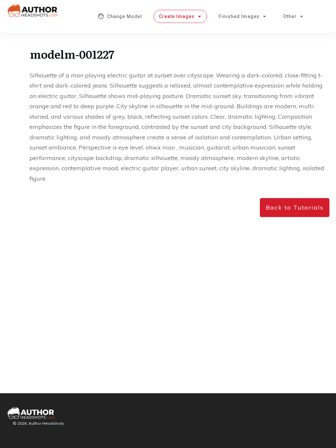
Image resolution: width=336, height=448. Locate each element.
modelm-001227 (72, 54)
